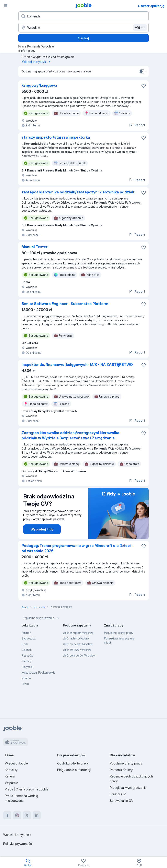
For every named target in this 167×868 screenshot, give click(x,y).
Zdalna (26, 678)
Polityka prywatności (18, 844)
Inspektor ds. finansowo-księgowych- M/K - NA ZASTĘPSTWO (77, 364)
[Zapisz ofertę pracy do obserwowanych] (143, 86)
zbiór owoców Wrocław (78, 644)
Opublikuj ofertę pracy (73, 763)
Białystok (27, 667)
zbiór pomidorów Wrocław (79, 655)
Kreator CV (118, 794)
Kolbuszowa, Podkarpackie (38, 672)
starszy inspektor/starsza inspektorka (56, 137)
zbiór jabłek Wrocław (76, 638)
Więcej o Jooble (16, 763)
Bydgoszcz (29, 638)
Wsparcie (11, 783)
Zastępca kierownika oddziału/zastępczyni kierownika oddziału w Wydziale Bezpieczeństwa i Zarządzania (70, 435)
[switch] (142, 71)
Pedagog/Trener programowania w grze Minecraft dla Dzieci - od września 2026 (77, 548)
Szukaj (83, 38)
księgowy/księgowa (39, 85)
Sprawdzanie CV (121, 801)
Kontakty (11, 770)
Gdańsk (27, 649)
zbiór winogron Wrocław (78, 632)
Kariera (10, 776)
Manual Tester (34, 247)
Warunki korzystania (17, 835)
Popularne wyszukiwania (38, 618)
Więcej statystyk (34, 62)
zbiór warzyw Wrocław (77, 649)
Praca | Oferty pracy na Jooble (26, 789)
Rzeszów (27, 655)
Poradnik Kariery (121, 770)
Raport (139, 125)
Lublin (25, 684)
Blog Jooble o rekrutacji (74, 770)
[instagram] (17, 815)
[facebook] (7, 815)
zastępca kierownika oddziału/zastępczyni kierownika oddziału (78, 192)
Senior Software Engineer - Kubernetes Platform (65, 304)
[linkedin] (37, 815)
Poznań (26, 632)
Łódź (25, 644)
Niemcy (26, 661)
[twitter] (27, 815)
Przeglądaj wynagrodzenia (128, 788)
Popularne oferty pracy (118, 632)
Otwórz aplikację (151, 6)
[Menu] (6, 6)
